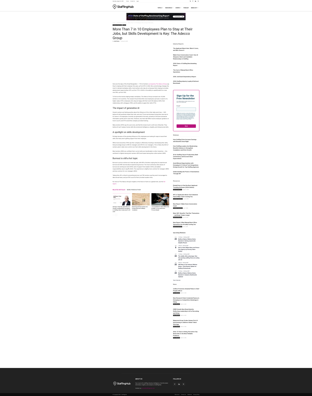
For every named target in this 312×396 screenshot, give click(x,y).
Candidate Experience (178, 198)
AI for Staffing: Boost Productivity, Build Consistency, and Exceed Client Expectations (185, 156)
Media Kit (194, 8)
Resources (168, 8)
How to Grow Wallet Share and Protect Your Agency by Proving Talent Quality (188, 249)
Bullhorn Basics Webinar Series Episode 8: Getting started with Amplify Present (187, 240)
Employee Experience (122, 22)
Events (178, 8)
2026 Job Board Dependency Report (184, 76)
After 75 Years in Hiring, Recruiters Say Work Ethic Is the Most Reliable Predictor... (185, 333)
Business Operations (178, 226)
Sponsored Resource (178, 189)
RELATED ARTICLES (119, 190)
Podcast (186, 8)
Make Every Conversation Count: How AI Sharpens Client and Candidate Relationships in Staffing (185, 57)
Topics (160, 8)
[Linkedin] (195, 1)
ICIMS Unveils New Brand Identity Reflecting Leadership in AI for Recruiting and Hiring (186, 311)
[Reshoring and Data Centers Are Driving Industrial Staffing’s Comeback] (141, 199)
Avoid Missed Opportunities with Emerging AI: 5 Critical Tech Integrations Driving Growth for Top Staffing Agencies (186, 165)
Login (137, 1)
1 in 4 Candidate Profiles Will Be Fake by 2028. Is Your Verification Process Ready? (160, 208)
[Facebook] (193, 1)
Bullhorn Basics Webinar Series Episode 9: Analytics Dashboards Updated (187, 274)
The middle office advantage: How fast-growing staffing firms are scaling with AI (188, 257)
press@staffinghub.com (148, 388)
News (175, 284)
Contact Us (132, 1)
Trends (124, 25)
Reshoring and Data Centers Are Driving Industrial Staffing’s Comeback (140, 208)
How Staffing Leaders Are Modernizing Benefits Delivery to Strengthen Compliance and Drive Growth (185, 148)
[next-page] (116, 215)
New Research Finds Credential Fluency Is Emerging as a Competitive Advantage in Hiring (186, 300)
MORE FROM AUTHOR (134, 190)
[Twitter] (198, 1)
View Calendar (177, 280)
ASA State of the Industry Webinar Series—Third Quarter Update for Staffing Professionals (187, 266)
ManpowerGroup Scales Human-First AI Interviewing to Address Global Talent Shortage (185, 322)
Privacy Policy (196, 394)
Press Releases (176, 292)
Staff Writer (116, 41)
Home (127, 1)
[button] (190, 1)
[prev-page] (114, 215)
